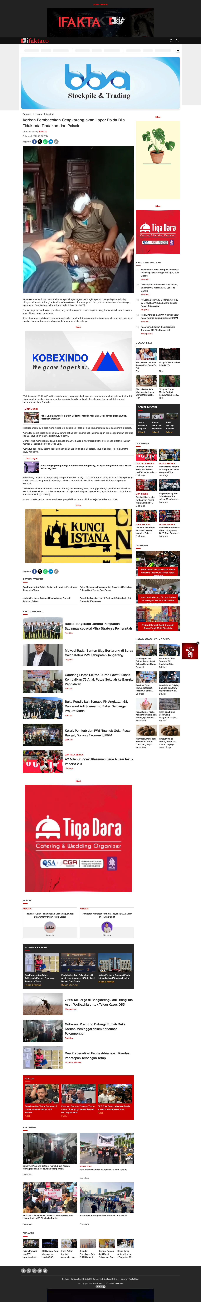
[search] (171, 40)
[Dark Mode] (177, 40)
